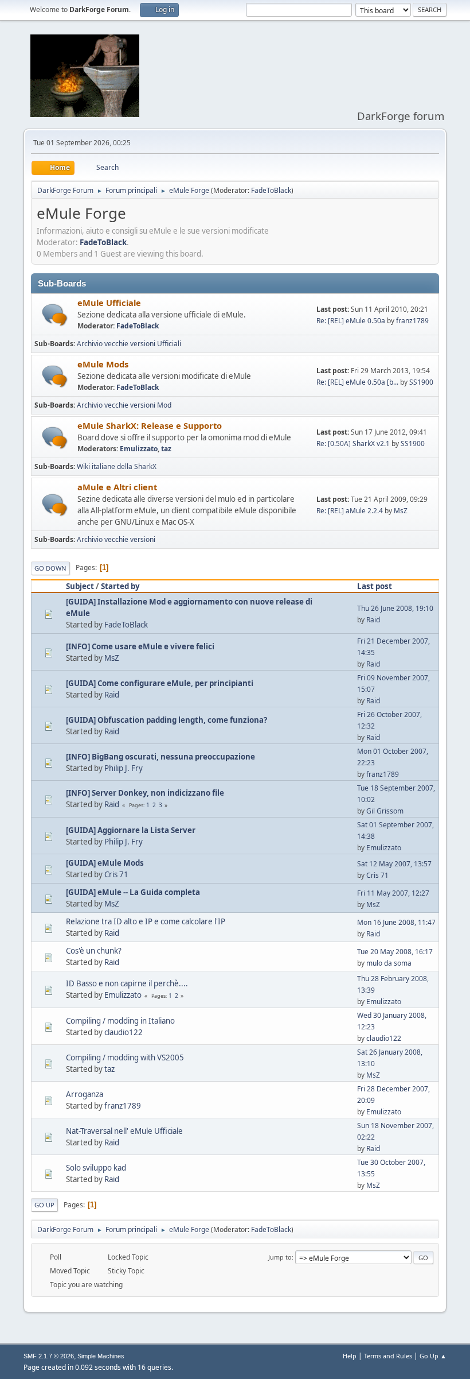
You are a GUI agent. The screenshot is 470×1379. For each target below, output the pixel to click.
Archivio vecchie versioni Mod (124, 405)
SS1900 (421, 382)
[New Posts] (55, 315)
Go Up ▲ (433, 1355)
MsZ (401, 511)
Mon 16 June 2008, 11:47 (396, 922)
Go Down (50, 568)
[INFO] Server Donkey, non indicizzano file (145, 793)
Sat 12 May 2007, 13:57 (394, 864)
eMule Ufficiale (109, 302)
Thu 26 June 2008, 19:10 (395, 608)
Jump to (280, 1257)
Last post (374, 586)
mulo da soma (389, 963)
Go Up (44, 1204)
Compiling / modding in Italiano (120, 1021)
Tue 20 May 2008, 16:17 (395, 951)
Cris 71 (116, 874)
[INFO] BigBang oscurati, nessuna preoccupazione (160, 757)
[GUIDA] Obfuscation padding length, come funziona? (166, 720)
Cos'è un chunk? (94, 951)
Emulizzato (139, 449)
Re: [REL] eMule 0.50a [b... (357, 382)
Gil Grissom (385, 811)
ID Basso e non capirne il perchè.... (127, 983)
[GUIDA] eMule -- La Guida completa (133, 892)
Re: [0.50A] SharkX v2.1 (353, 443)
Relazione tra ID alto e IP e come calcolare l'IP (145, 921)
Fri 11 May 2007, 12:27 (393, 893)
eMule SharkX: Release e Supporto (149, 425)
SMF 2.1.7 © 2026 (48, 1356)
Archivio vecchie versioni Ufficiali (129, 343)
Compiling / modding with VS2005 (125, 1057)
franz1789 (412, 321)
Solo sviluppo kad (96, 1168)
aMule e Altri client (117, 487)
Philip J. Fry (123, 768)
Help (350, 1355)
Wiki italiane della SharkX (116, 466)
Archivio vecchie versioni (116, 539)
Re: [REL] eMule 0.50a (350, 321)
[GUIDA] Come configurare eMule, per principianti (159, 683)
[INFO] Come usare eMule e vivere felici (140, 646)
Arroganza (84, 1094)
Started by (120, 586)
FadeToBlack (271, 190)
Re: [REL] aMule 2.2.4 (349, 511)
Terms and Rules (388, 1355)
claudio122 (123, 1032)
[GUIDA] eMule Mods (105, 863)
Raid (373, 620)
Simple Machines (100, 1356)
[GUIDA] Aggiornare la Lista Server (130, 830)
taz (166, 449)
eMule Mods (102, 364)
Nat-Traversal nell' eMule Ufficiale (124, 1131)
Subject (80, 586)
